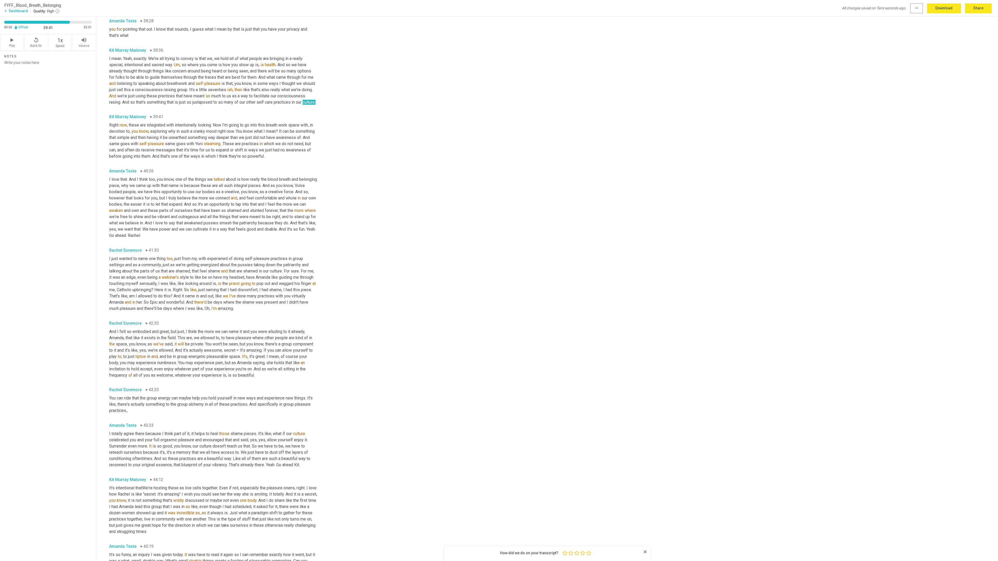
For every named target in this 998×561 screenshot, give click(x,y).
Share (978, 8)
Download (944, 8)
